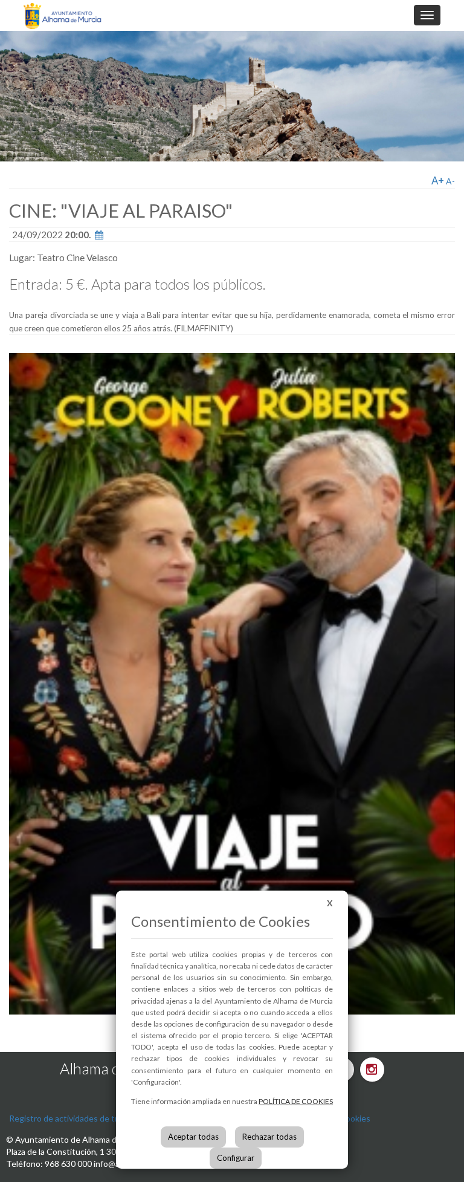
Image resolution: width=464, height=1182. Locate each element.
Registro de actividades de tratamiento (82, 1118)
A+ (437, 180)
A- (450, 181)
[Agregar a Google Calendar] (99, 234)
